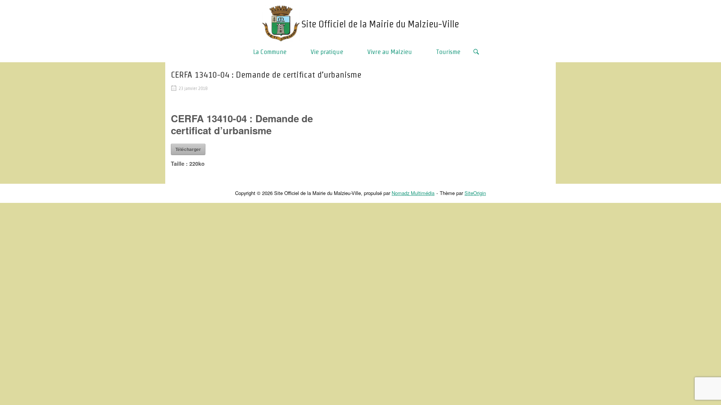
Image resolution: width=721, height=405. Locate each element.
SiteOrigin (475, 192)
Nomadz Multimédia (413, 192)
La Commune (270, 51)
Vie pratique (327, 51)
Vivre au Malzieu (389, 51)
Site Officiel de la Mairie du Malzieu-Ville (380, 24)
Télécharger (188, 149)
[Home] (281, 22)
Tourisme (448, 51)
